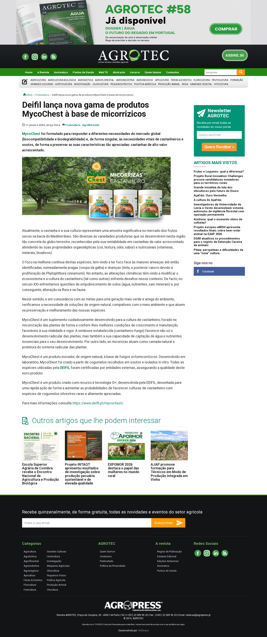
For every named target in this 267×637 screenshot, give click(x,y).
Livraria (135, 72)
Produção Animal (169, 84)
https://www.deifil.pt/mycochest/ (98, 403)
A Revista (43, 72)
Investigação (82, 84)
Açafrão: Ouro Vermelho (210, 195)
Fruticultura (220, 80)
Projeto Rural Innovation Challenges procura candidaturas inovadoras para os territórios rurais (218, 179)
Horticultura (63, 84)
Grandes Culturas (41, 84)
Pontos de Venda (83, 72)
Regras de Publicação (169, 551)
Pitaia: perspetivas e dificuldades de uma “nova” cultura (218, 251)
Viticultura (221, 84)
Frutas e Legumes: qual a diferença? (219, 171)
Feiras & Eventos (181, 80)
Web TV (103, 72)
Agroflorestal (104, 80)
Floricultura (202, 80)
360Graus (143, 630)
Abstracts (119, 72)
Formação (236, 80)
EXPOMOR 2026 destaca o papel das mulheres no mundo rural (123, 470)
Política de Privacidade (112, 565)
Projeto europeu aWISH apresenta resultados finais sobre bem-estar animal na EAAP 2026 (217, 231)
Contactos (172, 72)
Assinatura (61, 72)
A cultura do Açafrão (207, 200)
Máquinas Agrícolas (58, 565)
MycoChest (31, 134)
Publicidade (106, 561)
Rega (185, 84)
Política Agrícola (145, 84)
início (29, 94)
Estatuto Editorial (166, 556)
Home (28, 72)
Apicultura (162, 80)
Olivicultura (100, 84)
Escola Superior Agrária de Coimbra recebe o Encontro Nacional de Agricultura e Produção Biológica (40, 474)
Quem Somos (153, 72)
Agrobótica (85, 80)
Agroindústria (125, 80)
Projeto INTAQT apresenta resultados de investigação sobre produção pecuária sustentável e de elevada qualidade (82, 474)
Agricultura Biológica (62, 80)
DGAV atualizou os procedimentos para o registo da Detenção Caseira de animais (218, 242)
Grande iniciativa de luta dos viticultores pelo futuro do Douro (216, 189)
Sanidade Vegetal (201, 84)
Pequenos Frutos (121, 84)
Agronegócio (144, 80)
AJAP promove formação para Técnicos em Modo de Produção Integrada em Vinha (169, 472)
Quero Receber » (219, 147)
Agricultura (38, 80)
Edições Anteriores (168, 561)
